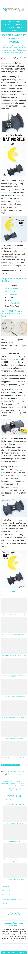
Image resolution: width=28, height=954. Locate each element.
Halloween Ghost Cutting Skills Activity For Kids (14, 655)
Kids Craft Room (14, 10)
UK (14, 291)
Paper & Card (11, 774)
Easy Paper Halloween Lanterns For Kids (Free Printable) (14, 758)
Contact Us (5, 886)
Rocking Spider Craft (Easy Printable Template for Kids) (14, 635)
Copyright (5, 903)
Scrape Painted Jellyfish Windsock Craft (15, 860)
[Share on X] (18, 58)
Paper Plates (18, 774)
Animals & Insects (12, 771)
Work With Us (6, 890)
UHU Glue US (10, 294)
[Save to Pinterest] (4, 58)
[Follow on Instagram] (13, 789)
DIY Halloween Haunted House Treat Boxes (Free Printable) (14, 675)
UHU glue (14, 389)
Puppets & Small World (12, 773)
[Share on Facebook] (11, 58)
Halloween (19, 771)
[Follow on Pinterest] (19, 789)
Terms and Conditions (9, 45)
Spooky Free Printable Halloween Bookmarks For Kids (14, 717)
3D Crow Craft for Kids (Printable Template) (14, 615)
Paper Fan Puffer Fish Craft (14, 823)
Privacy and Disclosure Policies (11, 899)
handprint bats (7, 192)
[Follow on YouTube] (16, 789)
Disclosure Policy (15, 54)
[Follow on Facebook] (10, 789)
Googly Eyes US (11, 303)
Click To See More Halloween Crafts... (10, 764)
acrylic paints (15, 359)
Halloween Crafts (16, 591)
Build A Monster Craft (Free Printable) (14, 738)
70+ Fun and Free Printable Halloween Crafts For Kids (14, 696)
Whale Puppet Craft (15, 841)
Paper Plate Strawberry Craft (15, 880)
